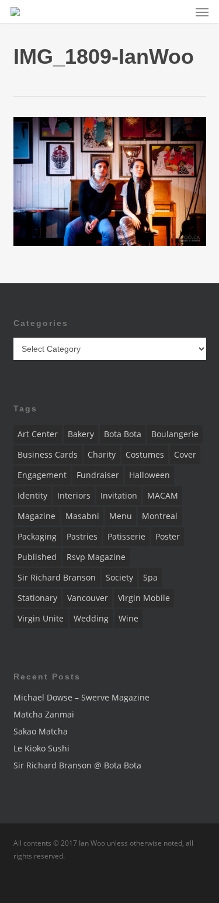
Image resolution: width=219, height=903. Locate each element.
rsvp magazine (96, 556)
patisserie (126, 536)
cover (185, 454)
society (119, 577)
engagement (42, 474)
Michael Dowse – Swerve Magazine (81, 697)
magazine (36, 515)
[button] (202, 12)
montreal (160, 515)
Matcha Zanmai (43, 714)
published (37, 556)
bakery (81, 434)
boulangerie (175, 434)
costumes (145, 454)
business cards (48, 454)
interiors (74, 495)
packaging (37, 536)
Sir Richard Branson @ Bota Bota (77, 765)
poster (167, 536)
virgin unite (41, 618)
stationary (37, 597)
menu (120, 515)
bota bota (122, 434)
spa (150, 577)
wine (128, 618)
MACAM (162, 495)
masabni (82, 515)
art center (38, 434)
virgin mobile (144, 597)
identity (32, 495)
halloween (149, 474)
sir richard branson (57, 577)
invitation (118, 495)
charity (102, 454)
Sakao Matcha (40, 731)
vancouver (87, 597)
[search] (179, 11)
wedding (91, 618)
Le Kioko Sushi (41, 748)
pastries (82, 536)
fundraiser (98, 474)
